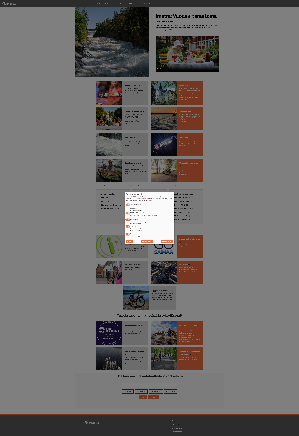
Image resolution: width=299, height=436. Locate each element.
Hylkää (129, 241)
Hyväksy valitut (146, 241)
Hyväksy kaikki (166, 241)
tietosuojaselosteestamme (148, 200)
